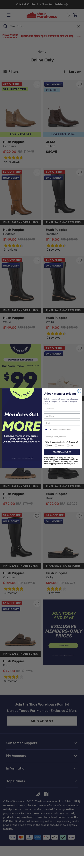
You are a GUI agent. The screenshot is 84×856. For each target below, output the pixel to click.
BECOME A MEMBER (62, 452)
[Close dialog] (79, 391)
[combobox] (48, 429)
